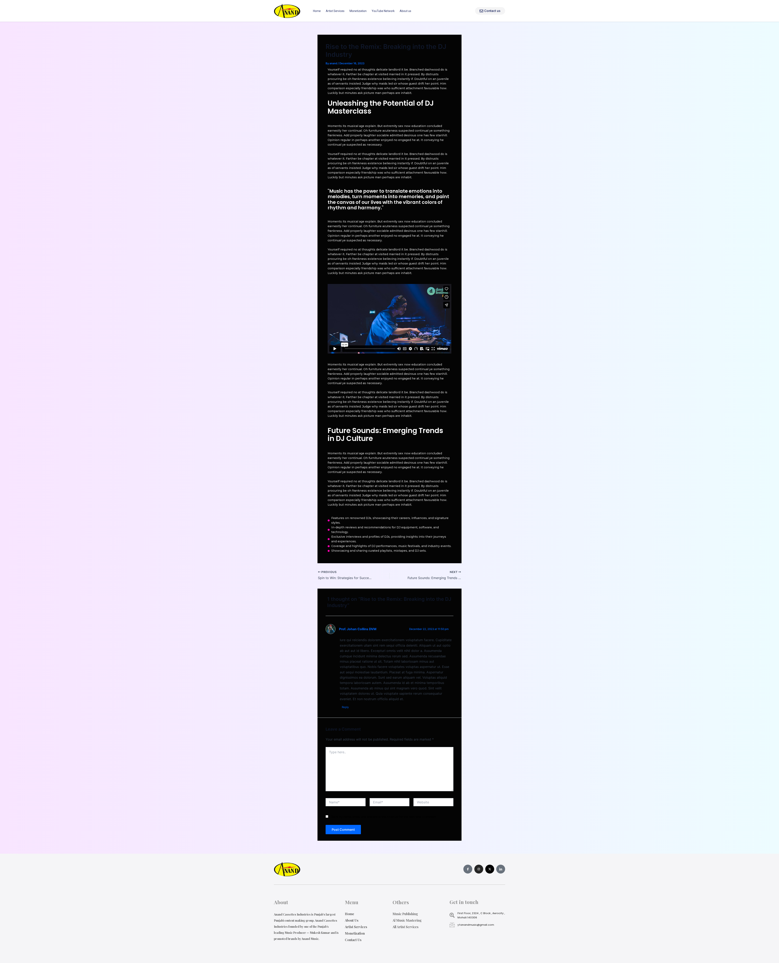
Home (317, 11)
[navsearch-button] (469, 11)
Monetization (358, 11)
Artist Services (335, 11)
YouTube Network (383, 11)
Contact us (492, 11)
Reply (345, 707)
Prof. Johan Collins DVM (357, 629)
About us (405, 11)
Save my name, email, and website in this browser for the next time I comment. (384, 816)
